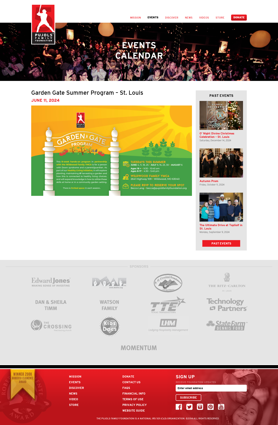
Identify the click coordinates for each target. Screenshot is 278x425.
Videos (204, 17)
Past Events (221, 243)
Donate (239, 17)
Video (73, 399)
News (189, 17)
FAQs (126, 387)
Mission (135, 17)
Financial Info (133, 393)
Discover (171, 17)
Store (220, 17)
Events (153, 17)
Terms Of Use (133, 399)
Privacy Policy (134, 404)
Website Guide (133, 410)
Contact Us (131, 382)
